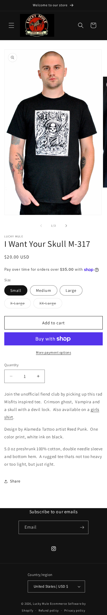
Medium (43, 290)
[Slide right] (66, 225)
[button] (11, 25)
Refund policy (49, 610)
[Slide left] (41, 225)
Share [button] (15, 481)
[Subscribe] (82, 527)
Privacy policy (74, 610)
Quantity (11, 365)
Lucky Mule (41, 604)
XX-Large (50, 304)
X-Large (20, 304)
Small (15, 290)
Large (71, 290)
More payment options (53, 352)
